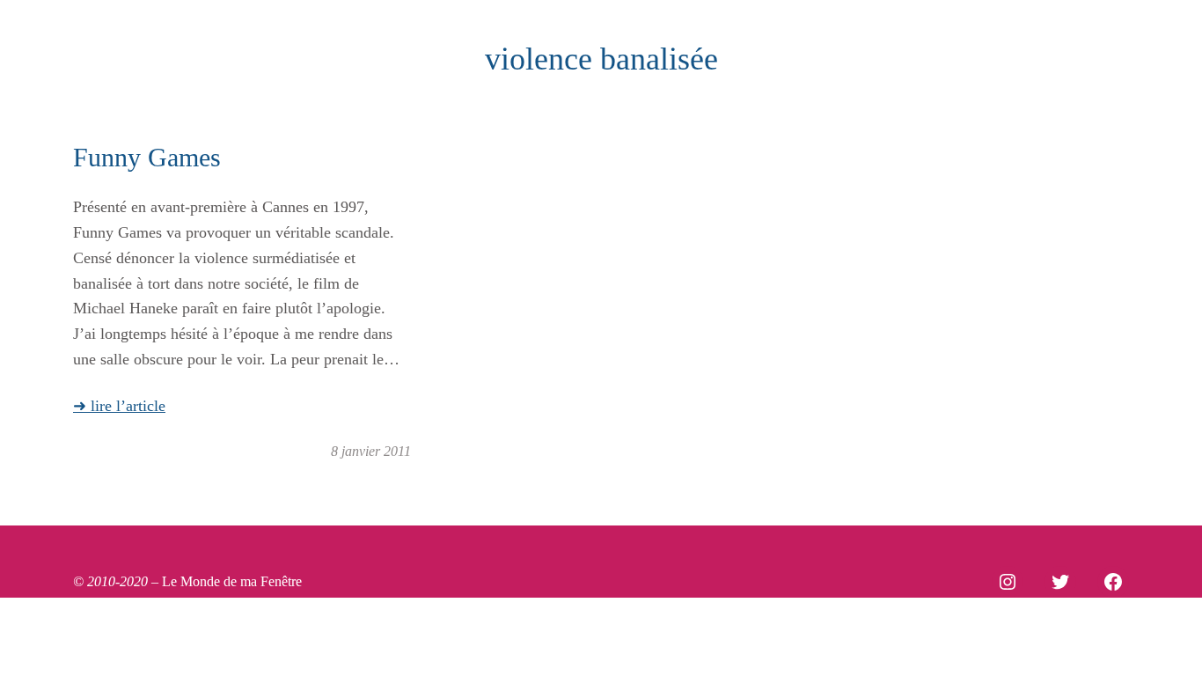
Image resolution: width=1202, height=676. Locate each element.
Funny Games (147, 157)
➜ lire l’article (119, 406)
